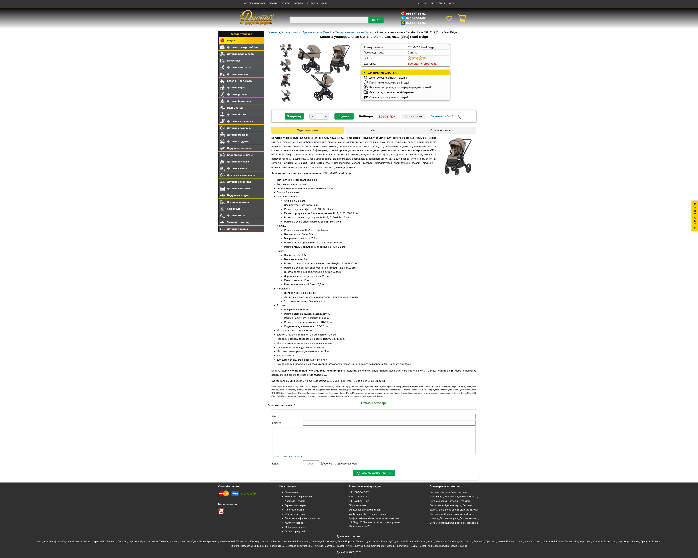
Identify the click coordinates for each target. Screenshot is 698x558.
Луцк (142, 541)
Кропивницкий (227, 541)
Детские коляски (237, 74)
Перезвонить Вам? (442, 116)
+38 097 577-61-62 (359, 496)
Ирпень (391, 546)
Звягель (235, 546)
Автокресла (436, 514)
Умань (431, 541)
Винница (111, 541)
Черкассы (266, 541)
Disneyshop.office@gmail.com (365, 509)
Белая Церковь (346, 541)
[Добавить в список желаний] (460, 116)
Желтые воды (362, 546)
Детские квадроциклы (442, 522)
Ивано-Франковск (208, 541)
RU (425, 3)
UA (418, 3)
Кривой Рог (100, 541)
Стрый (635, 541)
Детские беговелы (239, 101)
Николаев (184, 541)
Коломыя (598, 541)
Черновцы (152, 541)
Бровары (411, 541)
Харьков (48, 541)
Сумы (194, 541)
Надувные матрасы (239, 148)
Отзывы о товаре (440, 130)
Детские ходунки (238, 141)
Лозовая (655, 541)
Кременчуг (316, 541)
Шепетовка (402, 546)
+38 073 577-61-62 (359, 501)
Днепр (57, 541)
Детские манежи (237, 134)
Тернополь (242, 541)
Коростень (585, 541)
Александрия (455, 541)
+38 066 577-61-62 (359, 492)
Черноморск (624, 541)
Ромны (413, 546)
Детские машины (469, 518)
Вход (451, 3)
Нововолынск (248, 546)
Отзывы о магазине (295, 514)
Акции (324, 3)
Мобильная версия (295, 527)
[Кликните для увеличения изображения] (323, 73)
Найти (376, 19)
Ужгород (164, 541)
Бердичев (479, 541)
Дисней (341, 552)
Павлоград (362, 541)
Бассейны (233, 60)
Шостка (468, 541)
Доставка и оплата (254, 3)
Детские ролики (237, 94)
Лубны (349, 546)
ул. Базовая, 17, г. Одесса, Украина (368, 514)
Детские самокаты (239, 67)
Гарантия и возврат (295, 505)
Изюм (281, 546)
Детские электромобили (242, 47)
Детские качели (237, 168)
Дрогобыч (491, 541)
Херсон (174, 541)
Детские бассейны (239, 181)
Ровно (276, 541)
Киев (39, 541)
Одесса (66, 541)
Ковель (529, 541)
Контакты (312, 3)
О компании (291, 492)
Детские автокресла (240, 121)
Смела (537, 541)
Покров (422, 546)
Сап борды (234, 208)
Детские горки (236, 215)
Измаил (510, 541)
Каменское (303, 541)
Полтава (122, 541)
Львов (75, 541)
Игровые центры (238, 201)
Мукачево (441, 541)
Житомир (254, 541)
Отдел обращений (295, 531)
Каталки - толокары (239, 80)
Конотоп (421, 541)
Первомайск (571, 541)
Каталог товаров (241, 33)
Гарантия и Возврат (279, 3)
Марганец (329, 546)
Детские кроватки (238, 188)
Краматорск (329, 541)
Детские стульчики (239, 127)
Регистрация (438, 3)
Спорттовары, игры (240, 154)
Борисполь (610, 541)
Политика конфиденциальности (302, 518)
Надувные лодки (238, 195)
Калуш (559, 541)
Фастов (340, 546)
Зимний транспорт (239, 222)
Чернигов (134, 541)
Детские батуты (237, 114)
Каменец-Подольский (393, 541)
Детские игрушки (238, 161)
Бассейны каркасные (466, 522)
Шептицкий (549, 541)
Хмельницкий (288, 541)
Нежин (501, 541)
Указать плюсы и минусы (287, 456)
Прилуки (645, 541)
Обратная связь (357, 505)
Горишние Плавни (267, 546)
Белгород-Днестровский (299, 546)
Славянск (374, 541)
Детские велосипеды (240, 53)
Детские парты (236, 87)
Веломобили (235, 107)
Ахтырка (318, 546)
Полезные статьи (294, 509)
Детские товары (237, 228)
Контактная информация (298, 496)
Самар (519, 541)
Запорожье (86, 541)
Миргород (433, 546)
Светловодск (378, 546)
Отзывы (298, 3)
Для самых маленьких (241, 175)
